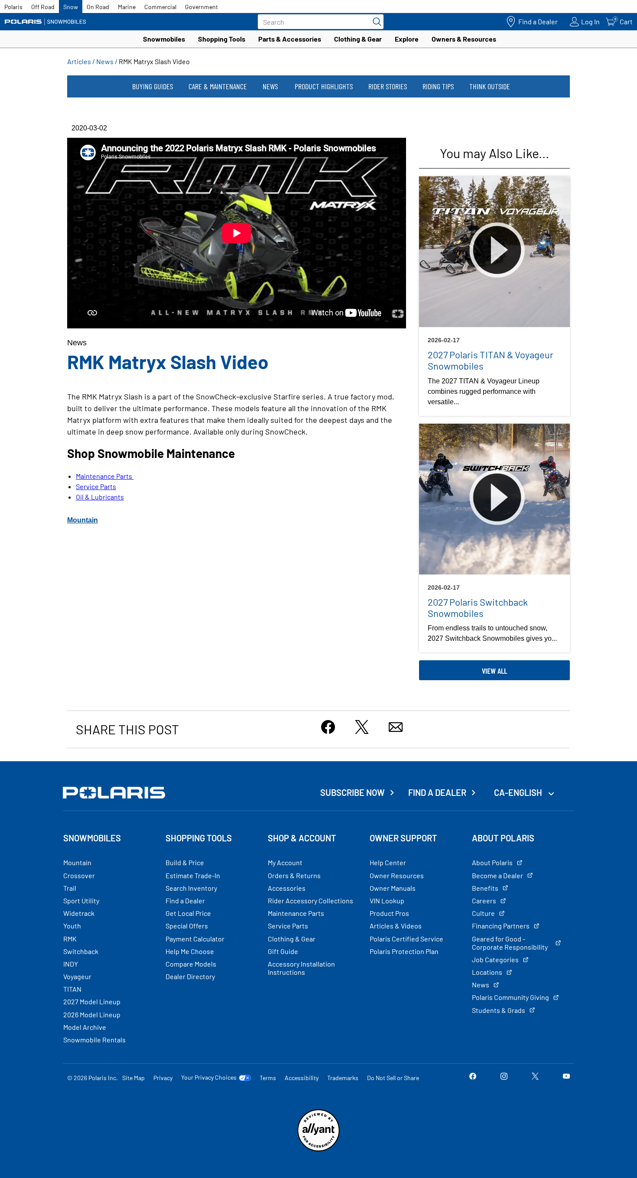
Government (201, 6)
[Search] (375, 21)
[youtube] (566, 1077)
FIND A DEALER (437, 792)
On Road (98, 6)
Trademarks (342, 1077)
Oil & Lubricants (100, 497)
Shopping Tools (221, 39)
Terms (268, 1077)
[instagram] (503, 1077)
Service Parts (96, 486)
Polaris (13, 6)
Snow (70, 6)
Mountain (82, 520)
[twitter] (535, 1077)
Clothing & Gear (358, 39)
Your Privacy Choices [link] (209, 1077)
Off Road (43, 6)
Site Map (133, 1077)
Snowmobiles (164, 39)
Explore (407, 39)
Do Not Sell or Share (393, 1077)
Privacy (162, 1077)
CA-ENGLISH (519, 792)
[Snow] (45, 21)
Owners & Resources (464, 39)
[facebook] (472, 1077)
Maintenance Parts (104, 476)
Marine (127, 6)
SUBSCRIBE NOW (352, 792)
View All (494, 670)
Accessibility (301, 1077)
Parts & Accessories (289, 39)
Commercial (160, 6)
